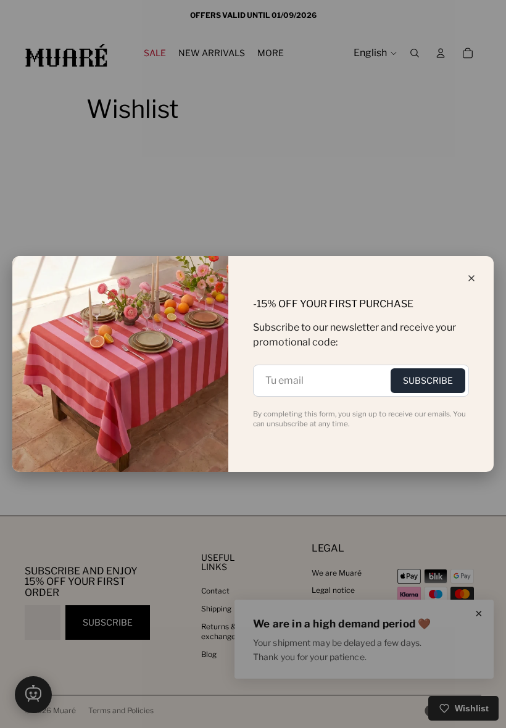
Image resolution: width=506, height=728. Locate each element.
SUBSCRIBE (428, 380)
